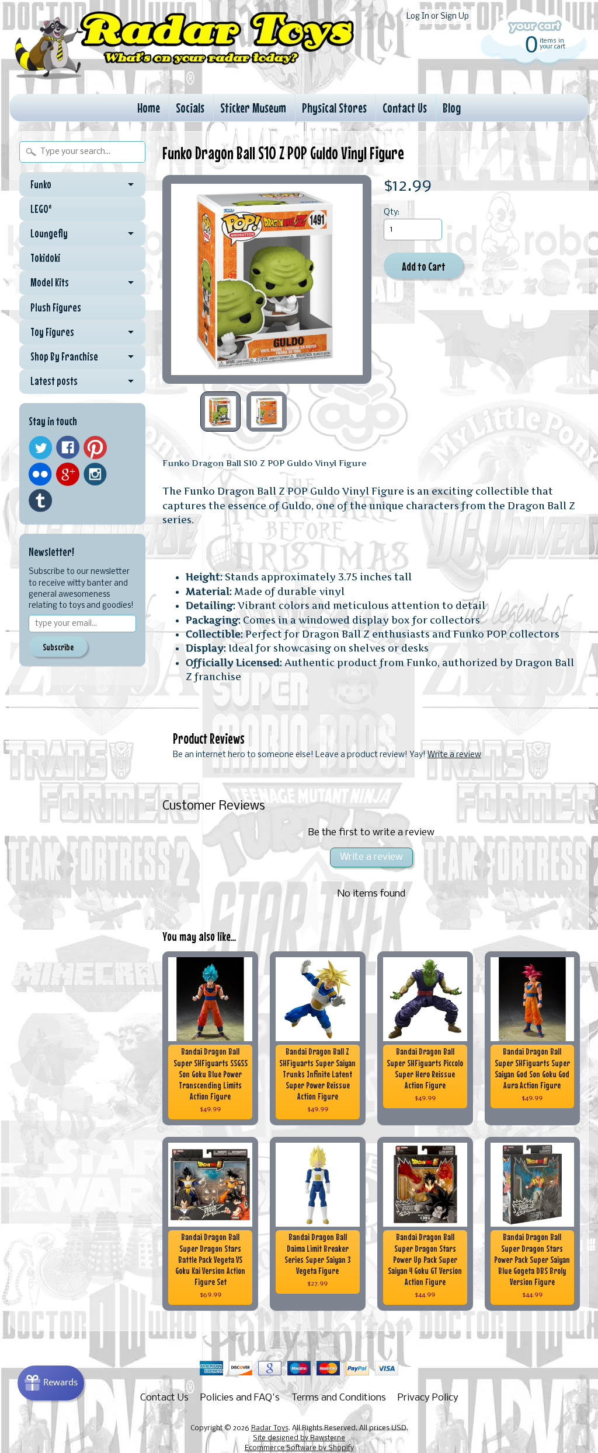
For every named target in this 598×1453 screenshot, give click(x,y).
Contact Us (405, 107)
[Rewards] (51, 1383)
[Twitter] (40, 448)
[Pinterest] (95, 447)
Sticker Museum (253, 107)
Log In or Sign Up (437, 16)
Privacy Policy (428, 1397)
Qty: (391, 212)
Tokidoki (45, 257)
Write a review (454, 755)
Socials (190, 107)
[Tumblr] (40, 501)
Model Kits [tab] (49, 282)
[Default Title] (266, 279)
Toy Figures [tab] (52, 331)
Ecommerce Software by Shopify (299, 1448)
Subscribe (58, 647)
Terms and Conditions (338, 1397)
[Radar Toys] (184, 76)
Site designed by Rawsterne (299, 1438)
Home (148, 107)
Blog (452, 107)
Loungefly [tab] (49, 233)
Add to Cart (424, 266)
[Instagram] (95, 474)
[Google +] (67, 474)
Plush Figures (55, 307)
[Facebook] (67, 447)
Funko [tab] (40, 184)
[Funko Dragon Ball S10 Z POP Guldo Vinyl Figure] (220, 411)
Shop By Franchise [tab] (64, 356)
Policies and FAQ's (240, 1397)
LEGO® (41, 208)
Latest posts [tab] (54, 380)
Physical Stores (334, 107)
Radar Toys (269, 1428)
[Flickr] (40, 474)
